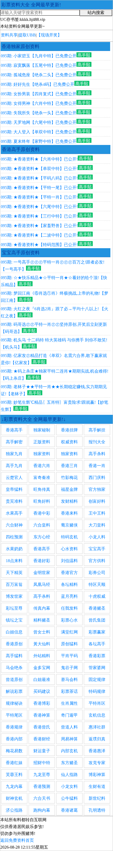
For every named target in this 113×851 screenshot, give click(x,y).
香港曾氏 (41, 727)
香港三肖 (69, 465)
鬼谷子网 (69, 667)
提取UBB (27, 35)
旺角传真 (41, 489)
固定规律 (97, 679)
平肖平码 (69, 655)
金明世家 (41, 572)
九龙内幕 (14, 786)
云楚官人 (14, 477)
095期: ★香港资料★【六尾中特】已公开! (39, 206)
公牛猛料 (69, 798)
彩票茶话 (69, 691)
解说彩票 (14, 691)
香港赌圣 (97, 608)
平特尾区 (14, 715)
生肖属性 (69, 703)
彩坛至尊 (14, 608)
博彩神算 (97, 774)
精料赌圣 (41, 620)
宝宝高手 (97, 549)
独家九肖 (14, 454)
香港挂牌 (69, 430)
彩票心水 (69, 620)
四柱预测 (14, 537)
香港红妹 (14, 762)
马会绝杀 (14, 667)
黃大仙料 (41, 644)
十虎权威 (97, 596)
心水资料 (69, 549)
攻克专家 (97, 762)
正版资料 (41, 442)
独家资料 (41, 454)
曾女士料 (41, 632)
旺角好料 (41, 501)
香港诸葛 (69, 810)
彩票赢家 (97, 632)
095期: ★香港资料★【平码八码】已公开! (39, 178)
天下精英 (14, 572)
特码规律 (97, 691)
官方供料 (97, 560)
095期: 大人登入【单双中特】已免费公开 (38, 132)
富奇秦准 (41, 477)
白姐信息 (14, 632)
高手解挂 (97, 430)
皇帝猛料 (14, 489)
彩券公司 (97, 572)
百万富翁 (14, 584)
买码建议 (41, 691)
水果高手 (14, 513)
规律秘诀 (14, 703)
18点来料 (14, 560)
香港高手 (14, 430)
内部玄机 (69, 751)
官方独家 (97, 489)
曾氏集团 (97, 620)
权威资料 (69, 442)
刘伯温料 (69, 560)
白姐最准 (41, 679)
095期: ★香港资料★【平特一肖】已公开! (39, 197)
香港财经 (41, 739)
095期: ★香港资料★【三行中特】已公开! (39, 216)
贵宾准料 (14, 501)
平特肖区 (97, 703)
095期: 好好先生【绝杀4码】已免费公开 (37, 84)
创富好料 (97, 501)
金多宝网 (41, 667)
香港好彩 (41, 560)
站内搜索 (96, 12)
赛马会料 (69, 679)
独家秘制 (41, 430)
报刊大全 (97, 442)
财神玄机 (14, 798)
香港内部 (14, 739)
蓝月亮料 (69, 596)
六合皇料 (41, 525)
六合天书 (41, 798)
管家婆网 (97, 667)
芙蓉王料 (14, 774)
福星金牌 (69, 489)
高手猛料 (14, 655)
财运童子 (41, 751)
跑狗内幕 (41, 810)
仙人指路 (69, 774)
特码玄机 (69, 537)
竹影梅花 (69, 477)
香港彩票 (97, 655)
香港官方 (69, 572)
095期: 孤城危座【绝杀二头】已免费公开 (38, 75)
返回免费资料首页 (17, 840)
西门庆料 (97, 477)
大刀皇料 (97, 525)
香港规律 (14, 727)
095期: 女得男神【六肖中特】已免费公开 (38, 103)
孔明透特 (97, 810)
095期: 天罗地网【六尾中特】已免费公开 (38, 122)
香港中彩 (41, 513)
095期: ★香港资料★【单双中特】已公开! (39, 168)
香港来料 (69, 513)
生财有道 (97, 786)
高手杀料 (97, 454)
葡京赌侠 (69, 525)
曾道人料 (69, 727)
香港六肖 (41, 465)
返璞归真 (97, 739)
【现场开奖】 (49, 35)
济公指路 (14, 810)
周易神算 (69, 739)
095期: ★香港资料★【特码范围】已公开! (39, 244)
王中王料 (97, 513)
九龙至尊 (41, 774)
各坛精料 (69, 584)
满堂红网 (69, 632)
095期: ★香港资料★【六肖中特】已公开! (39, 159)
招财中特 (41, 762)
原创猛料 (69, 644)
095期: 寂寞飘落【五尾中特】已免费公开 (38, 65)
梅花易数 (14, 751)
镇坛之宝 (14, 620)
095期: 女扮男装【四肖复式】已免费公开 (38, 94)
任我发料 (69, 608)
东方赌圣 (69, 762)
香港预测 (41, 786)
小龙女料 (69, 786)
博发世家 (14, 596)
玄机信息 (97, 715)
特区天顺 (97, 584)
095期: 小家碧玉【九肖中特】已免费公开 (38, 56)
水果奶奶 (14, 549)
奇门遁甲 (69, 715)
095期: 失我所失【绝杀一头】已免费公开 (38, 113)
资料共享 (9, 35)
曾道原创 (14, 679)
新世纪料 (97, 798)
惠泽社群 (97, 727)
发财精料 (69, 501)
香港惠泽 (97, 751)
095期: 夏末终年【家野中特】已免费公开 (38, 141)
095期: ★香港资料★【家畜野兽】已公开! (39, 225)
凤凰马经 (41, 584)
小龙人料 (97, 537)
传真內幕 (41, 608)
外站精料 (41, 655)
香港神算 (41, 715)
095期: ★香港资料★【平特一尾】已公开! (39, 187)
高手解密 (14, 442)
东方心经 (41, 537)
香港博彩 (41, 703)
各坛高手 (97, 644)
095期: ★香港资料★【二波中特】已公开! (39, 235)
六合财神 (14, 525)
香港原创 (14, 644)
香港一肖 (97, 465)
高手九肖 (14, 465)
